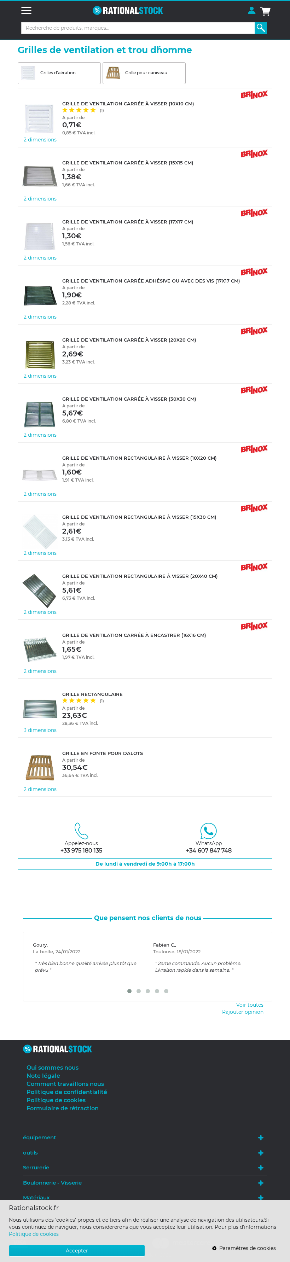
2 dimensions (40, 139)
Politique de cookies (34, 1234)
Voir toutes (249, 1005)
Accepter (77, 1251)
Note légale (43, 1075)
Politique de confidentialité (67, 1092)
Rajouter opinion (242, 1012)
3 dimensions (40, 730)
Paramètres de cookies (246, 1248)
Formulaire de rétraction (63, 1108)
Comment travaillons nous (65, 1084)
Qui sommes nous (53, 1067)
